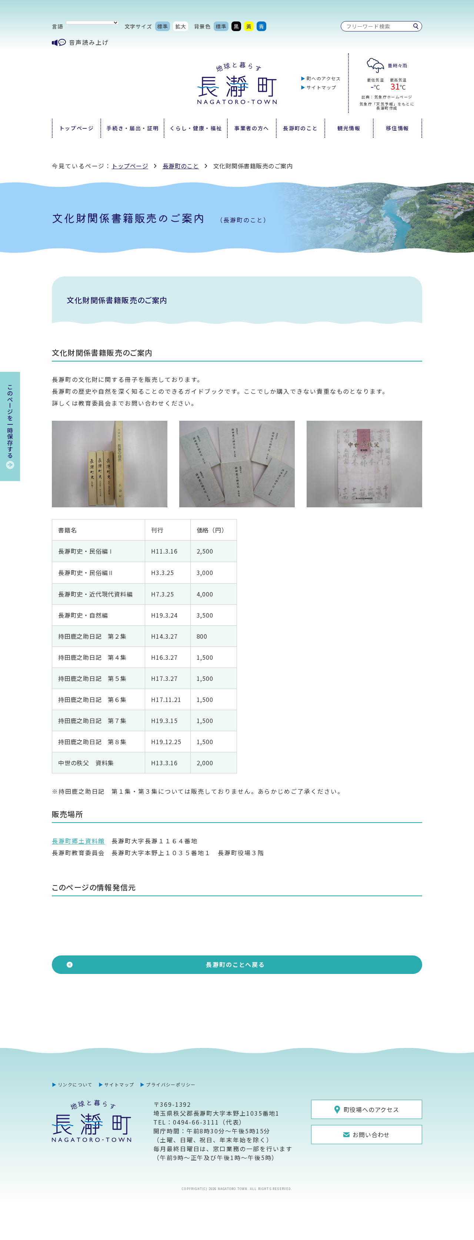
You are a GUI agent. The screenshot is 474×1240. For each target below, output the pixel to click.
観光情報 (349, 128)
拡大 (180, 26)
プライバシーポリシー (171, 1084)
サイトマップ (322, 87)
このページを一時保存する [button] (10, 421)
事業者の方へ (251, 128)
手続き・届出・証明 (132, 128)
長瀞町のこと (300, 128)
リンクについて (75, 1084)
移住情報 (397, 128)
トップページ (76, 128)
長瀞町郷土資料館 (78, 840)
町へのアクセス (324, 78)
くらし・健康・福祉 (196, 128)
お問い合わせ (371, 1134)
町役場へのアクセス (371, 1109)
